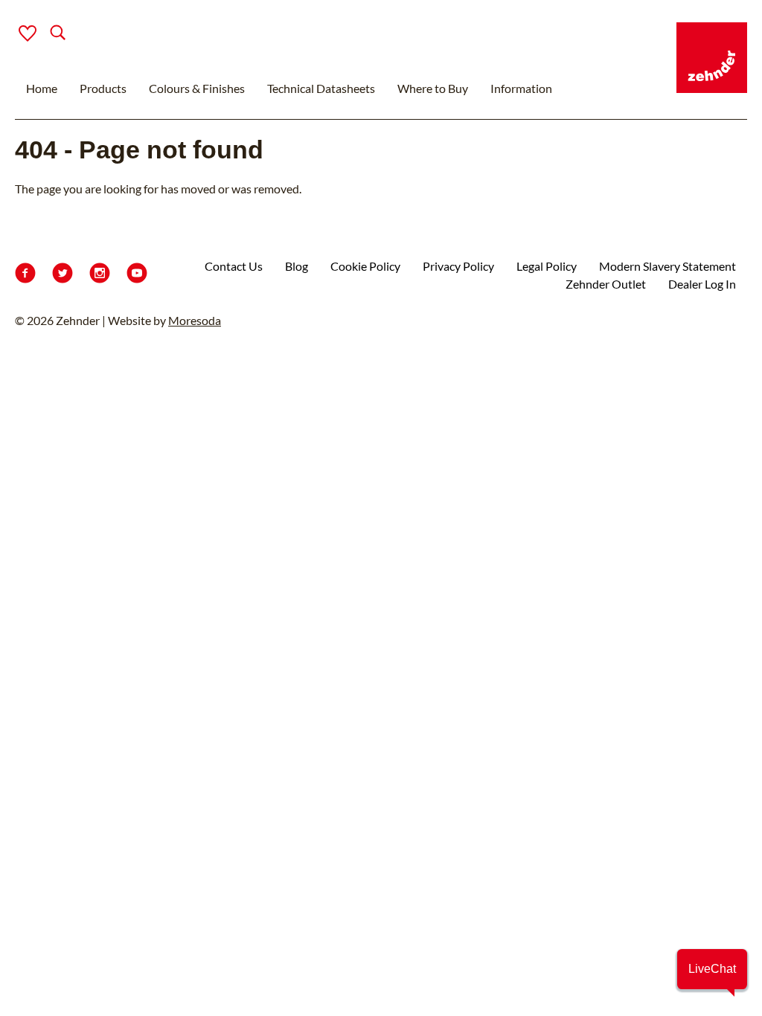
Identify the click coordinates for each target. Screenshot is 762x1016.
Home (41, 88)
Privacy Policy (458, 266)
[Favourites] (27, 33)
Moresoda (194, 320)
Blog (296, 266)
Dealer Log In (702, 284)
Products (103, 88)
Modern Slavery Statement (667, 266)
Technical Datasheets (321, 88)
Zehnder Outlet (606, 284)
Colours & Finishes (197, 88)
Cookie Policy (365, 266)
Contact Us (234, 266)
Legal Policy (546, 266)
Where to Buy (432, 88)
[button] (712, 969)
